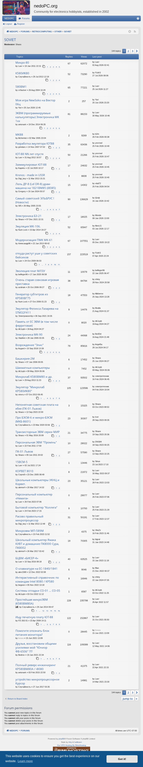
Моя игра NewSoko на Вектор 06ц (35, 102)
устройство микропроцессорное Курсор (37, 681)
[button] (137, 51)
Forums (26, 18)
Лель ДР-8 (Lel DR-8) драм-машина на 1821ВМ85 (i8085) (35, 186)
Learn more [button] (25, 761)
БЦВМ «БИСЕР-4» (26, 558)
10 (55, 264)
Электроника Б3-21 (28, 216)
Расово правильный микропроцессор (29, 518)
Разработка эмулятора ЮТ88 (34, 143)
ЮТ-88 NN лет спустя (29, 154)
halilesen (78, 742)
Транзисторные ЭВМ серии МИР (37, 432)
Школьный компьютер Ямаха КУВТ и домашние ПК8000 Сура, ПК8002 (37, 544)
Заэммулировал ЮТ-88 (31, 164)
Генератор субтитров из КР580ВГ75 (31, 296)
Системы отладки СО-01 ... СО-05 (37, 590)
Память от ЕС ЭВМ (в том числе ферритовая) (36, 323)
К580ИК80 (22, 73)
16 (59, 611)
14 (51, 611)
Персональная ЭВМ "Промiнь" (36, 442)
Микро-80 (22, 62)
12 (43, 611)
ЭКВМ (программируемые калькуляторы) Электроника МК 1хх (37, 117)
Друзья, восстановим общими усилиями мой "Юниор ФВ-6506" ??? (36, 647)
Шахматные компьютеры (32, 368)
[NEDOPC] (18, 7)
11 (59, 264)
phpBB (62, 739)
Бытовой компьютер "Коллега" (36, 507)
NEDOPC (9, 18)
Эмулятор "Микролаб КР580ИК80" (30, 389)
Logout (9, 24)
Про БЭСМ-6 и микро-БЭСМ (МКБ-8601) (34, 419)
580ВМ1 (21, 86)
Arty (70, 742)
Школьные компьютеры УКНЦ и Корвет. (37, 482)
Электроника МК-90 (28, 334)
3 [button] (132, 51)
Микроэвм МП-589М (29, 531)
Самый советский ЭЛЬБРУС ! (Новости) (34, 200)
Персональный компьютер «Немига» (33, 496)
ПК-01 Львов (24, 451)
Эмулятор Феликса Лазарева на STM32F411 (36, 310)
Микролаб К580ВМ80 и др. (33, 376)
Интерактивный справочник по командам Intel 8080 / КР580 (37, 579)
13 (47, 611)
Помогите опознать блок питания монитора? (32, 632)
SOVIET (10, 39)
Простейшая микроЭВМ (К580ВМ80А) (31, 601)
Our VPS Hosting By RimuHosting (71, 745)
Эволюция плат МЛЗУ (30, 271)
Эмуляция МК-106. (28, 226)
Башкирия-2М (25, 358)
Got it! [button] (122, 758)
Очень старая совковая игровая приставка (37, 282)
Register (21, 24)
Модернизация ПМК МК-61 (34, 240)
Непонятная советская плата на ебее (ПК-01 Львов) (36, 406)
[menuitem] (138, 18)
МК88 (19, 134)
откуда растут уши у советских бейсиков (36, 255)
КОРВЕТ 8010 (24, 471)
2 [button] (128, 51)
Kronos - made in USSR (30, 175)
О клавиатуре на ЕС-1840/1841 (36, 568)
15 (55, 611)
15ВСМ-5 (21, 462)
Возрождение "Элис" (29, 345)
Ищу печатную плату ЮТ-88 (34, 617)
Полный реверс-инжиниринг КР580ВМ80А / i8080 (35, 667)
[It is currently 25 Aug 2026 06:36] (129, 31)
